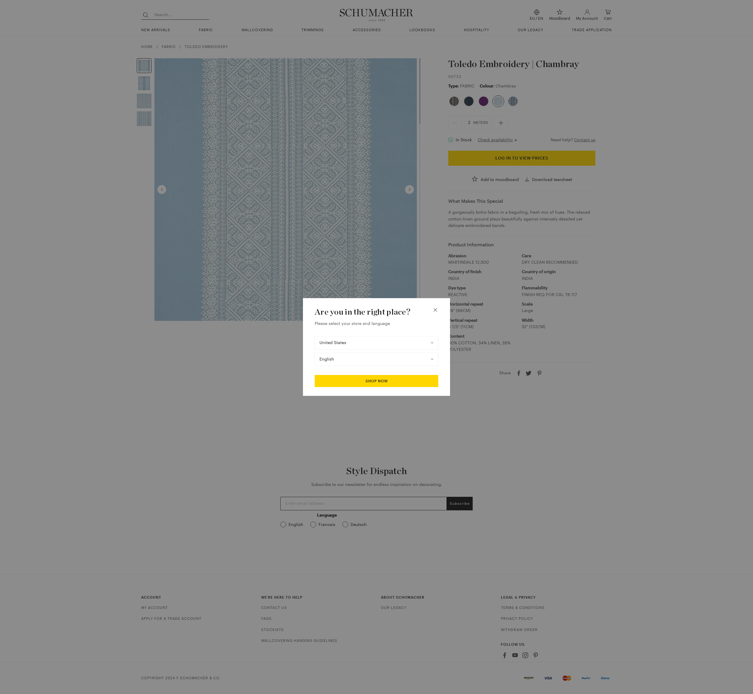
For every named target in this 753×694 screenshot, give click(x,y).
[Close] (435, 310)
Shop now (377, 381)
